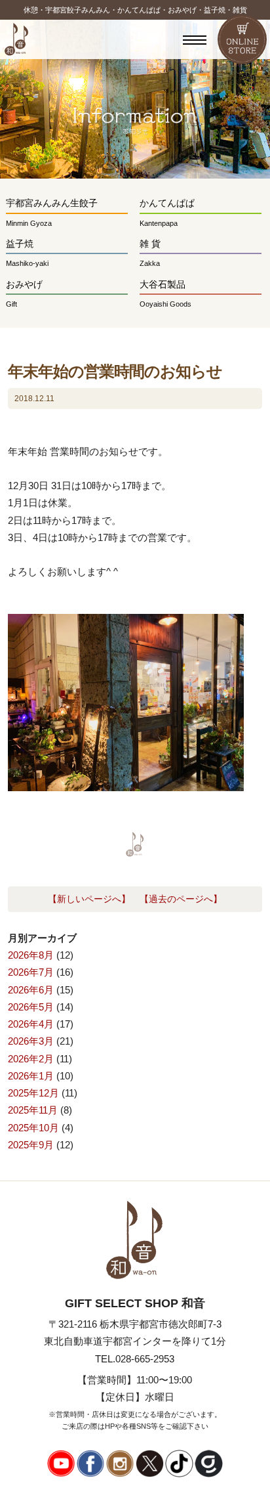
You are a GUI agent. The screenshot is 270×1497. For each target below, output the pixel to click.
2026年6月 (31, 989)
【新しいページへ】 (89, 899)
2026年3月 (31, 1041)
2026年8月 (31, 955)
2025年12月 (33, 1092)
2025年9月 (31, 1144)
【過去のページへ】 (181, 899)
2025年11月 (33, 1110)
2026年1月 (31, 1075)
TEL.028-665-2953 (134, 1358)
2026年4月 (31, 1024)
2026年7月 (31, 972)
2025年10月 (33, 1127)
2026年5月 (31, 1006)
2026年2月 (31, 1058)
